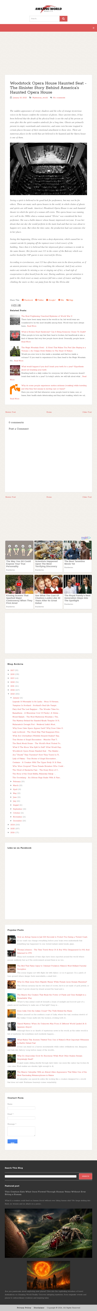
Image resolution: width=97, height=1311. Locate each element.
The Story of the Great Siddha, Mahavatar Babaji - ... (34, 774)
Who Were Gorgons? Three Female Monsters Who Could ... (38, 766)
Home (49, 412)
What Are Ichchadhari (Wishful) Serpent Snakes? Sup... (36, 736)
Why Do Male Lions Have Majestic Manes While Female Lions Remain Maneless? (52, 982)
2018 (12, 674)
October (17, 813)
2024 (12, 825)
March (16, 785)
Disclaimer (39, 1308)
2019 (12, 678)
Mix (62, 300)
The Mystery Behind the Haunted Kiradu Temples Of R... (36, 721)
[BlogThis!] (15, 305)
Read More (31, 326)
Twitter (40, 300)
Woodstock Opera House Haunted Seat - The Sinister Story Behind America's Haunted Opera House (48, 88)
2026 (12, 832)
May (15, 793)
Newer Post (10, 412)
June (15, 797)
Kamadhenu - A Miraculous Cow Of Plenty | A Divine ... (36, 713)
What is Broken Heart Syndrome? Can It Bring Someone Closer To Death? (53, 332)
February (17, 781)
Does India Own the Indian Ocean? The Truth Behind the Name (44, 1011)
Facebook (28, 300)
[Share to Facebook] (19, 305)
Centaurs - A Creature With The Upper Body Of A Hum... (37, 762)
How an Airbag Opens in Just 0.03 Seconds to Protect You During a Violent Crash (52, 937)
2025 (12, 829)
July (15, 801)
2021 (12, 686)
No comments (59, 98)
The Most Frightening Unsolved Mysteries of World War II (46, 316)
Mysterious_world (40, 98)
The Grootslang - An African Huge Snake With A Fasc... (37, 778)
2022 (12, 690)
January (16, 698)
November (18, 817)
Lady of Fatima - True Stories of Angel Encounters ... (35, 759)
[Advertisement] (48, 54)
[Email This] (12, 305)
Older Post (87, 412)
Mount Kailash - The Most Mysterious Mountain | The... (36, 717)
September (18, 809)
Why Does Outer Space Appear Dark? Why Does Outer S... (38, 728)
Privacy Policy (24, 1308)
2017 (12, 670)
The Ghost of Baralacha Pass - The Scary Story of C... (36, 770)
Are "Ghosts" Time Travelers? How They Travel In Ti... (36, 755)
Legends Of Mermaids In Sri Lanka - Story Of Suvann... (36, 702)
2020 (12, 682)
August (16, 805)
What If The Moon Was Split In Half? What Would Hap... (37, 747)
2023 (12, 694)
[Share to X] (17, 305)
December (17, 821)
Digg (71, 300)
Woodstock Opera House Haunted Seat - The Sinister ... (36, 751)
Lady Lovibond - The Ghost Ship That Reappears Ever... (36, 732)
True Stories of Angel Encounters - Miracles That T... (35, 740)
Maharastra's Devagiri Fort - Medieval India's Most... (34, 724)
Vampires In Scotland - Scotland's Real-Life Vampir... (35, 705)
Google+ (52, 300)
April (15, 789)
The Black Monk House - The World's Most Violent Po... (37, 743)
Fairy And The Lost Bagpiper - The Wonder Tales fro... (36, 709)
